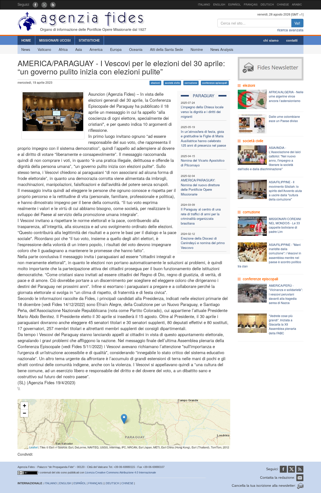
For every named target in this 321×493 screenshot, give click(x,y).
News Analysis (221, 49)
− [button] (24, 413)
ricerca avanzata (290, 29)
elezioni (155, 82)
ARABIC (297, 4)
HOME (26, 40)
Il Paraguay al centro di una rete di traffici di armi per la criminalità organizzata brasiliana (201, 216)
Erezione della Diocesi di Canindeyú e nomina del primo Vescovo (203, 243)
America (96, 49)
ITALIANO (204, 4)
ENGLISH (219, 4)
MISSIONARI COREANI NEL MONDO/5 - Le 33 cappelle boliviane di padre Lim (285, 225)
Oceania (135, 49)
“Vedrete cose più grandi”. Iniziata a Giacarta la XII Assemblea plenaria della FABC (282, 324)
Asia (78, 49)
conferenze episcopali (214, 82)
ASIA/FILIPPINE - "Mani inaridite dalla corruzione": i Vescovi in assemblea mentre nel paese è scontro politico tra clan (269, 255)
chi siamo (271, 40)
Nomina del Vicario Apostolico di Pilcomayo (202, 162)
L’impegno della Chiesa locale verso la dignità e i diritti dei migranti (202, 112)
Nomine (197, 49)
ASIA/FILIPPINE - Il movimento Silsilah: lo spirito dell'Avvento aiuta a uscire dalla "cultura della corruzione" (285, 190)
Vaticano (44, 49)
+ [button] (24, 406)
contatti (292, 40)
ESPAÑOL (234, 4)
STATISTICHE (89, 40)
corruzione (191, 82)
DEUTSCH (267, 4)
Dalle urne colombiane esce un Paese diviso (284, 118)
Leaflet (33, 447)
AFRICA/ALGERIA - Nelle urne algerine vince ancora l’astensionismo (286, 96)
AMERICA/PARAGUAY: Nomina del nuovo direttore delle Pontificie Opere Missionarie (200, 187)
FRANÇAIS (251, 4)
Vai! (297, 23)
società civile (172, 82)
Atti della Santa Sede (166, 49)
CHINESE (283, 4)
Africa (63, 49)
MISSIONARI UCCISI (55, 40)
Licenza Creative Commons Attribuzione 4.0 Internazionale (120, 472)
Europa (116, 49)
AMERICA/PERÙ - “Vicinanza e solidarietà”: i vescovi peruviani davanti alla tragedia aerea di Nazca (286, 294)
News (25, 49)
